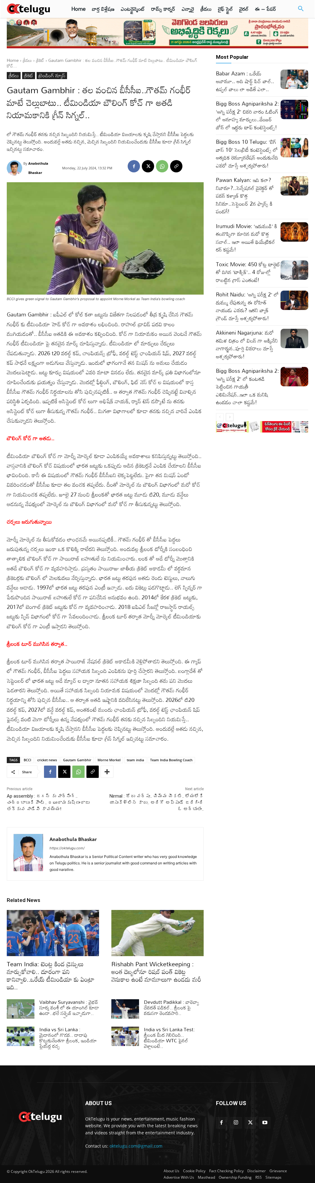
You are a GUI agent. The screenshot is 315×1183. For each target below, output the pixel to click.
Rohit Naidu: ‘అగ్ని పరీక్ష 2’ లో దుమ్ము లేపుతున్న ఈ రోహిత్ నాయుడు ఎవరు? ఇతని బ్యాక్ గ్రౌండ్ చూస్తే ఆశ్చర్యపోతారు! (247, 306)
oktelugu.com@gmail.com (136, 1146)
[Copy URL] (176, 166)
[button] (300, 9)
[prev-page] (220, 417)
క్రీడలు (27, 60)
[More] (107, 772)
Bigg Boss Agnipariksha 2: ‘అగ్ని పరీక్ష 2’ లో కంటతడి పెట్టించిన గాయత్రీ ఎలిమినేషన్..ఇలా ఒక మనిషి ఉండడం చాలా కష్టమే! (247, 386)
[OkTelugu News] (40, 1116)
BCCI (27, 760)
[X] (148, 166)
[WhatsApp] (162, 166)
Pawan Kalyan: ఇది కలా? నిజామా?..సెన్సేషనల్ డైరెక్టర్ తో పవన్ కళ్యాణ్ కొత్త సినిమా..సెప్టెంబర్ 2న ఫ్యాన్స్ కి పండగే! (245, 195)
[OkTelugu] (31, 9)
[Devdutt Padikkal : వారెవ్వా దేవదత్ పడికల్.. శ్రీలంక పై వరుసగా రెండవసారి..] (125, 1009)
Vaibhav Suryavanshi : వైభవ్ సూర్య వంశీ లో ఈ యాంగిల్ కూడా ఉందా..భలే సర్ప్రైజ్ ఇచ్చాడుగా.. (69, 1007)
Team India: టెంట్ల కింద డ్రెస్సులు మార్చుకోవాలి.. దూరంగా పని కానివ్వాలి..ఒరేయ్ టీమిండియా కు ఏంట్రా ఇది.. (50, 975)
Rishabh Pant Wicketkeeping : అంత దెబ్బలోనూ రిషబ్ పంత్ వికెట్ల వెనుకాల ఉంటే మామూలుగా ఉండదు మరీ (156, 971)
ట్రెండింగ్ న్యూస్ (51, 75)
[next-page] (229, 417)
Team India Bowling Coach (171, 760)
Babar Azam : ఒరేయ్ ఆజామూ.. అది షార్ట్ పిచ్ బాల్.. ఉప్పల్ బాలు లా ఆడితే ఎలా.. (245, 81)
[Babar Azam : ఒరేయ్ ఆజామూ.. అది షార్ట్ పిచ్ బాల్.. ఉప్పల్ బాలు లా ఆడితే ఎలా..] (294, 79)
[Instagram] (236, 1123)
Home (13, 60)
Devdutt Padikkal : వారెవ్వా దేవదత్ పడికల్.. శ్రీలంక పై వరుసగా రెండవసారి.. (171, 1007)
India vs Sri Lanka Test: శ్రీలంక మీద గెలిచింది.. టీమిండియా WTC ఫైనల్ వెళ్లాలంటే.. (169, 1037)
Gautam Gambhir (77, 760)
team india (135, 760)
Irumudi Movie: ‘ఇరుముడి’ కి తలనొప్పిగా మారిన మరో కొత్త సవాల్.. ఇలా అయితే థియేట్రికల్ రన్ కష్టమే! (246, 238)
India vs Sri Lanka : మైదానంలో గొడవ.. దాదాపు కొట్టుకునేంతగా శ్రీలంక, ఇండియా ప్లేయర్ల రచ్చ (68, 1037)
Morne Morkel (109, 760)
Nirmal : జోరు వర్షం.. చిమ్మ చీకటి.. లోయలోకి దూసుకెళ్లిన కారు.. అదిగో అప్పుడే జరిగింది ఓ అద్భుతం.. (156, 802)
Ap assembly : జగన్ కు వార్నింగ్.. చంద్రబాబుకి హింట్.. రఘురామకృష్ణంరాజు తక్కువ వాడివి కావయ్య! (48, 802)
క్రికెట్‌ (40, 60)
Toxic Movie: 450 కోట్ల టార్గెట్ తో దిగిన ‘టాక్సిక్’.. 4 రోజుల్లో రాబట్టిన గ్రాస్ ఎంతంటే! (248, 272)
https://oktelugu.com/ (67, 848)
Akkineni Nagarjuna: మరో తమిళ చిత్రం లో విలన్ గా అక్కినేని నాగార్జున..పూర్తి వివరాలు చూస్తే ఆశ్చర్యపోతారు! (247, 344)
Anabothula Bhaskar (38, 168)
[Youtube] (264, 1123)
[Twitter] (250, 1123)
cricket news (47, 760)
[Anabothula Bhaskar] (15, 168)
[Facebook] (134, 166)
